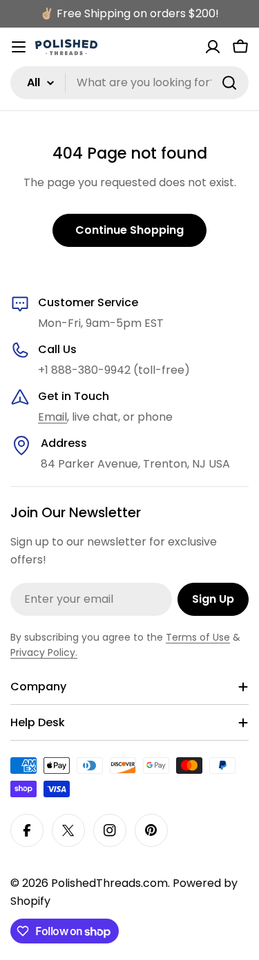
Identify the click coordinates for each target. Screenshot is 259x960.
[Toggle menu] (18, 47)
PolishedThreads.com (109, 883)
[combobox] (129, 82)
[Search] (229, 82)
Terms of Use (198, 637)
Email (52, 417)
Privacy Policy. (43, 652)
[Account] (212, 47)
